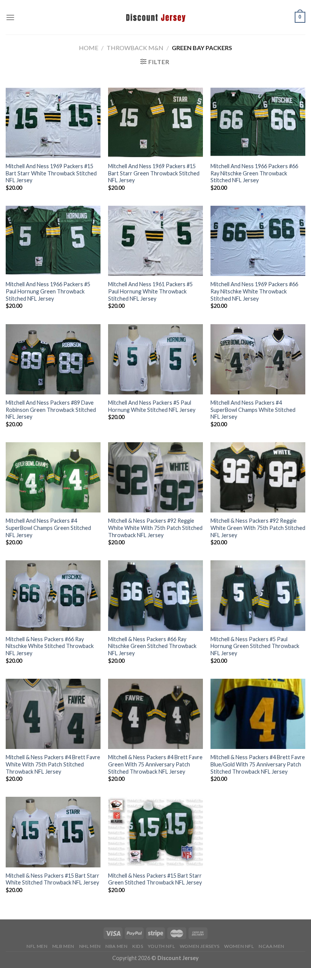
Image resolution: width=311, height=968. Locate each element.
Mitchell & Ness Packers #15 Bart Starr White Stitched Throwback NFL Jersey (52, 879)
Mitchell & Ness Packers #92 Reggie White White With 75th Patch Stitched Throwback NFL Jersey (155, 527)
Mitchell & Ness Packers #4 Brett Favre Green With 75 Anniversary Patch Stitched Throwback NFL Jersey (155, 764)
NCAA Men (271, 946)
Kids (137, 946)
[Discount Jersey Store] (155, 17)
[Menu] (10, 17)
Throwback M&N (135, 47)
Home (88, 47)
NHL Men (90, 946)
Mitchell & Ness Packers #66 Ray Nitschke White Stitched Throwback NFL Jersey (50, 646)
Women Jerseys (200, 946)
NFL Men (37, 946)
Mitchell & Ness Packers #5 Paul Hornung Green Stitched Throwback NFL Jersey (254, 646)
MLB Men (63, 946)
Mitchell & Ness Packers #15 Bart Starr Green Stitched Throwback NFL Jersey (155, 879)
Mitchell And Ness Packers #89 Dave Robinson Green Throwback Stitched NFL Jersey (51, 409)
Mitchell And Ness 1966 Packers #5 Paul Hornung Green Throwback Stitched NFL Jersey (48, 291)
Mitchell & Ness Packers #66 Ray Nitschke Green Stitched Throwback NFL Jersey (152, 646)
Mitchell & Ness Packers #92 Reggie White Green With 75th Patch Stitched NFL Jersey (257, 527)
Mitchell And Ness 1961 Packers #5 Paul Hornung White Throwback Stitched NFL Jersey (150, 291)
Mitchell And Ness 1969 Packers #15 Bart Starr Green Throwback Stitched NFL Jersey (153, 173)
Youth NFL (161, 946)
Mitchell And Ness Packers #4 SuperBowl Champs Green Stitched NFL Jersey (48, 527)
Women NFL (239, 946)
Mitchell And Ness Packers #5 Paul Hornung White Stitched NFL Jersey (151, 406)
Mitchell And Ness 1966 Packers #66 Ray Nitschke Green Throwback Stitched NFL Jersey (254, 173)
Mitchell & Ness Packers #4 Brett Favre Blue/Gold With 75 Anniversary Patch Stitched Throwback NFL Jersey (257, 764)
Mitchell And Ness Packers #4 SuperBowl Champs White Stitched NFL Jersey (252, 409)
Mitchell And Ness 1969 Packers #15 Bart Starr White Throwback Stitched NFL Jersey (51, 173)
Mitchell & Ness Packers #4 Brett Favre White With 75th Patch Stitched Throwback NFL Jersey (53, 764)
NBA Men (116, 946)
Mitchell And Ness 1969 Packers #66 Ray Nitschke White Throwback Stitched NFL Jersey (254, 291)
